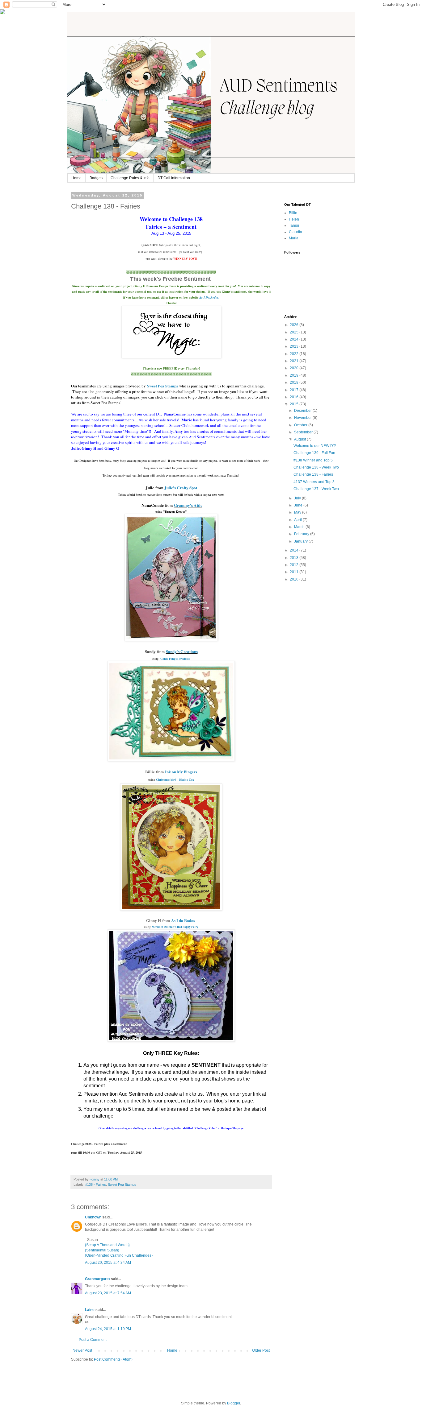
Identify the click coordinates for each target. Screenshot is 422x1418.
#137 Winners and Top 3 (314, 482)
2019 (294, 375)
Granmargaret (97, 1279)
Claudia (295, 232)
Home (76, 178)
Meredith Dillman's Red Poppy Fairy (175, 927)
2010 (294, 579)
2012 (294, 565)
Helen (294, 219)
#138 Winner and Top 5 (313, 460)
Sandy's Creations (182, 651)
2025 (294, 332)
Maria (293, 238)
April (298, 520)
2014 (294, 550)
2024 (294, 339)
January (301, 541)
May (298, 512)
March (300, 527)
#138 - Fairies (95, 1184)
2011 (294, 572)
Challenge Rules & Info (130, 178)
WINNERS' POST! (185, 259)
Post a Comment (93, 1339)
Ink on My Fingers (181, 772)
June (298, 505)
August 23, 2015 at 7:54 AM (108, 1293)
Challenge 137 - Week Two (316, 489)
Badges (96, 178)
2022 (294, 354)
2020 (294, 368)
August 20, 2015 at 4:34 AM (108, 1262)
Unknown (93, 1217)
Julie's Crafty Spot (180, 488)
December (303, 410)
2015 (294, 404)
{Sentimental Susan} (102, 1250)
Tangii (294, 225)
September (304, 432)
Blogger (233, 1403)
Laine (90, 1310)
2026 (294, 325)
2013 (294, 558)
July (298, 498)
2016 (294, 397)
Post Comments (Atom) (113, 1359)
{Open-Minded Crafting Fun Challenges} (119, 1255)
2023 (294, 346)
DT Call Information (174, 178)
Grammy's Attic (188, 505)
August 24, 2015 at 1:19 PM (108, 1329)
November (303, 417)
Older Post (261, 1350)
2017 (294, 390)
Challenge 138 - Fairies (313, 474)
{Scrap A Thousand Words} (107, 1245)
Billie (293, 213)
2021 (294, 361)
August (300, 439)
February (302, 534)
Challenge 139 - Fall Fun (314, 453)
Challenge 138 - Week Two (316, 467)
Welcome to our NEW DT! (314, 446)
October (301, 425)
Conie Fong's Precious (175, 658)
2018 (294, 382)
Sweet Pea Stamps (162, 386)
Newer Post (82, 1350)
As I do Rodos (183, 920)
